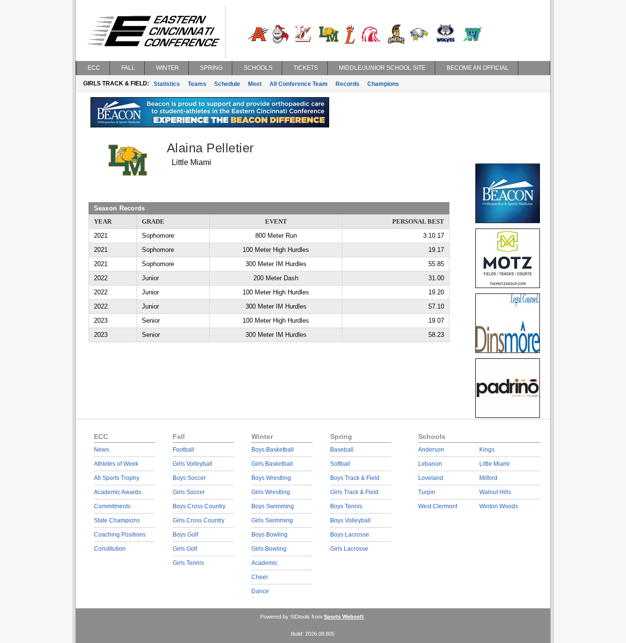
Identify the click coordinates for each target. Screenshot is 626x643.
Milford (488, 478)
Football (183, 449)
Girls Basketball (272, 463)
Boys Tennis (346, 506)
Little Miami (494, 463)
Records (347, 84)
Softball (340, 463)
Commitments (112, 506)
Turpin (426, 492)
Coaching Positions (120, 534)
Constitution (110, 548)
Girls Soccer (189, 492)
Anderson (431, 449)
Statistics (167, 84)
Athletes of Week (116, 463)
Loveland (430, 478)
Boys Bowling (269, 534)
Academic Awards (117, 492)
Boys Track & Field (355, 478)
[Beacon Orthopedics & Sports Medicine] (209, 125)
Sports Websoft (344, 617)
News (101, 449)
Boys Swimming (272, 506)
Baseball (342, 449)
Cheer (259, 577)
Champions (383, 84)
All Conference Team (298, 84)
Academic (264, 563)
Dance (260, 591)
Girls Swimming (272, 520)
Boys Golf (185, 534)
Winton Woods (498, 506)
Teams (197, 84)
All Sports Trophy (116, 478)
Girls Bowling (269, 548)
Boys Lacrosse (349, 534)
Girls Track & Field (354, 492)
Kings (486, 449)
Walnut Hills (495, 492)
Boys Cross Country (199, 506)
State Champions (117, 520)
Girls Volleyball (192, 463)
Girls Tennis (188, 563)
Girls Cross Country (198, 520)
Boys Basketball (272, 449)
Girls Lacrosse (349, 548)
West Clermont (437, 506)
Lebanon (430, 463)
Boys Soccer (189, 478)
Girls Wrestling (270, 492)
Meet (255, 84)
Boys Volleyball (350, 520)
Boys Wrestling (271, 478)
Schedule (227, 84)
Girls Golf (185, 548)
